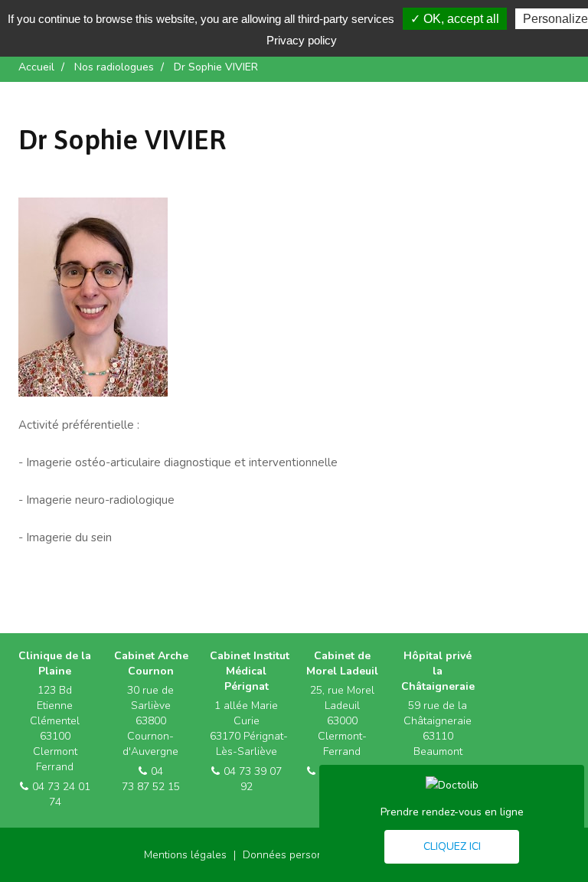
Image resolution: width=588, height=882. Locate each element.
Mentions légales (185, 855)
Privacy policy (301, 40)
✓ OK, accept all (454, 18)
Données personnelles (298, 855)
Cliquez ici (452, 846)
